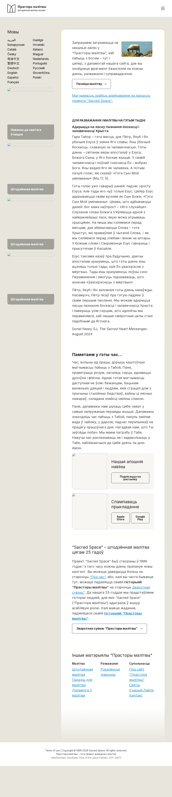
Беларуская (16, 44)
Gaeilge (38, 40)
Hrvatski (38, 44)
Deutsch (13, 68)
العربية (11, 40)
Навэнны (108, 675)
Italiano (38, 49)
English (12, 72)
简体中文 (13, 59)
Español (12, 77)
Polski (37, 77)
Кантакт (136, 695)
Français (13, 82)
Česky (11, 54)
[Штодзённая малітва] (30, 168)
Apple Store (120, 518)
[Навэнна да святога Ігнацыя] (30, 113)
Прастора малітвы (67, 754)
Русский (39, 68)
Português (40, 63)
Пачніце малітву (89, 84)
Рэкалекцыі (110, 669)
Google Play (140, 518)
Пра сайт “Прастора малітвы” (138, 674)
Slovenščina (41, 72)
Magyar (38, 54)
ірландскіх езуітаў (105, 754)
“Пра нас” (97, 577)
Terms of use (52, 750)
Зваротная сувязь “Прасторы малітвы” (107, 628)
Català (11, 49)
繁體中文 (13, 63)
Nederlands (41, 59)
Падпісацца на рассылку (130, 478)
